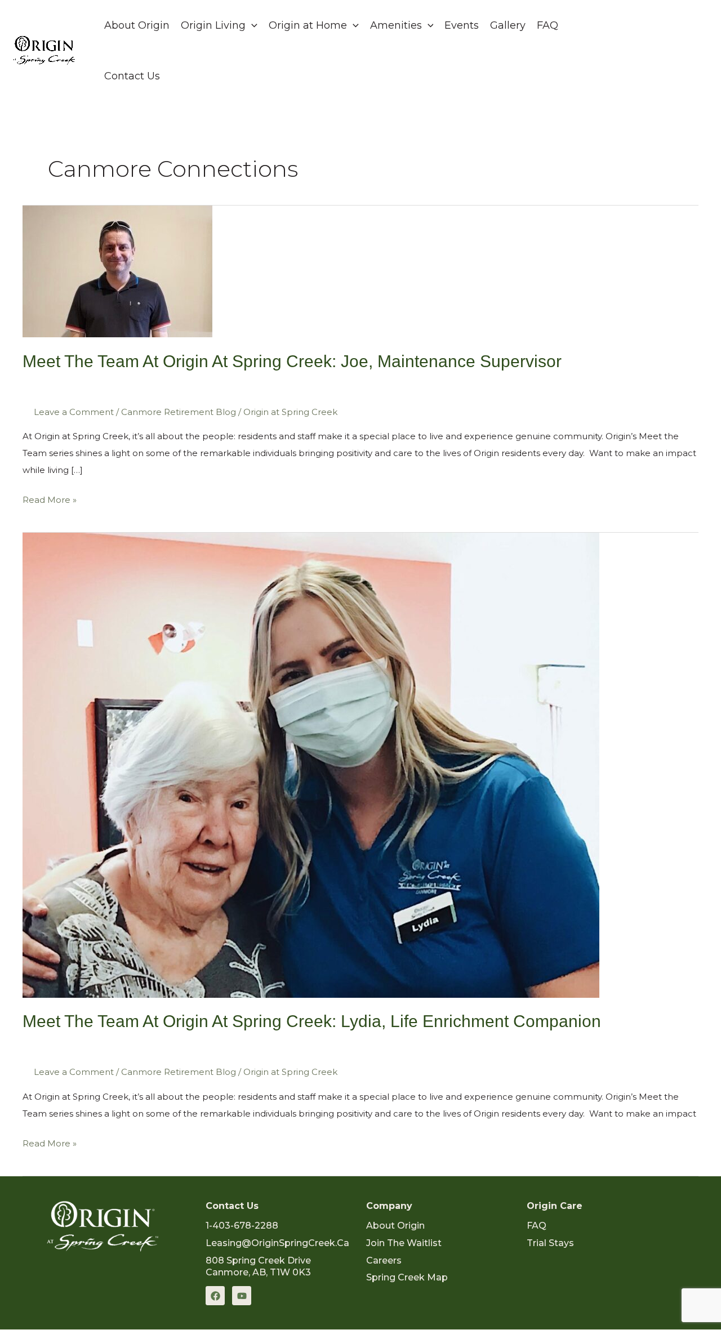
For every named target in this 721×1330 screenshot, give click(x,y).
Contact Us (132, 76)
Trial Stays (550, 1243)
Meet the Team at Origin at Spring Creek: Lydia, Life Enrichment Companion (312, 1021)
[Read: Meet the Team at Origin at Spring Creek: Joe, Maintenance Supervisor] (117, 270)
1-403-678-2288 (242, 1225)
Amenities (396, 25)
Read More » (50, 498)
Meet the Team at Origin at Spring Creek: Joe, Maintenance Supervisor (292, 361)
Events (461, 25)
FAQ (547, 25)
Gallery (508, 25)
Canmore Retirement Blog (178, 412)
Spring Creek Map (407, 1277)
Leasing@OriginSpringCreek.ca (277, 1243)
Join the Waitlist (404, 1243)
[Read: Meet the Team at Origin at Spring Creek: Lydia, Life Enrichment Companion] (311, 764)
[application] (251, 25)
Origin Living (213, 25)
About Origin (137, 25)
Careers (384, 1260)
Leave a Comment (74, 412)
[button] (668, 50)
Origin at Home (308, 25)
